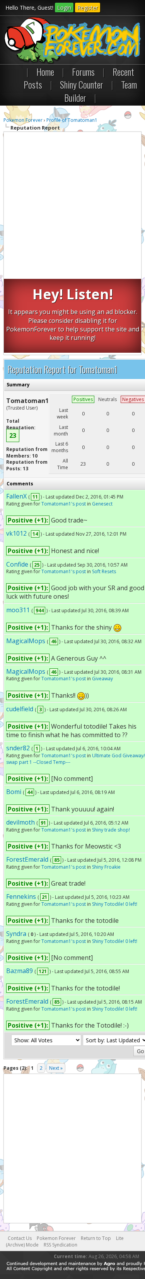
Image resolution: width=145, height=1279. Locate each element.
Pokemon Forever (23, 120)
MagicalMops (25, 641)
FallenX (16, 496)
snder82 (18, 748)
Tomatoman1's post (63, 503)
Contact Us (20, 1238)
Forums (83, 72)
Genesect (102, 503)
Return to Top (96, 1238)
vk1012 (16, 533)
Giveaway (102, 678)
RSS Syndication (60, 1244)
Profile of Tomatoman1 (71, 120)
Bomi (13, 791)
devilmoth (20, 822)
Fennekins (21, 896)
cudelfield (19, 709)
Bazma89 (19, 971)
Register (87, 7)
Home (45, 72)
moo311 (18, 610)
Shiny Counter (81, 84)
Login (64, 7)
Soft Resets (104, 571)
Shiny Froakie (106, 867)
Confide (17, 564)
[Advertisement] (72, 206)
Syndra (16, 933)
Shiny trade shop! (111, 829)
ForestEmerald (27, 859)
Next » (56, 1068)
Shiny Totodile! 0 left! (114, 904)
